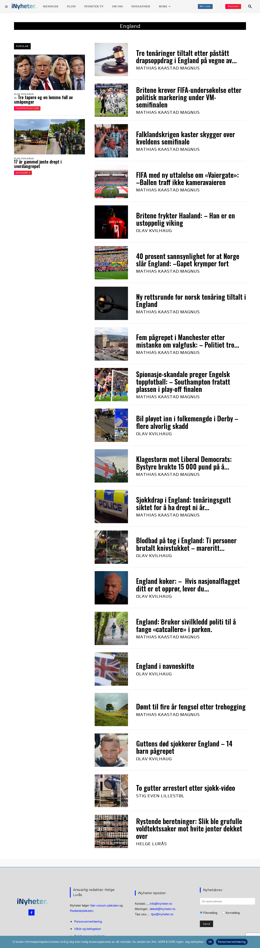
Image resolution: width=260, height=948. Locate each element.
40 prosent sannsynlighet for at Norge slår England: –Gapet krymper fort (187, 259)
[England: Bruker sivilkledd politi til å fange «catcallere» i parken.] (111, 628)
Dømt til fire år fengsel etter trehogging (191, 707)
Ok (210, 941)
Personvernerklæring (88, 921)
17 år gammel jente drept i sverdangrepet (38, 163)
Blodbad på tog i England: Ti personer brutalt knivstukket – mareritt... (186, 544)
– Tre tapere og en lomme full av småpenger (43, 99)
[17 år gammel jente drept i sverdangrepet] (49, 136)
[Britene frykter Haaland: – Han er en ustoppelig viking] (111, 222)
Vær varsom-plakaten (104, 905)
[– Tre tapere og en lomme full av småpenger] (49, 72)
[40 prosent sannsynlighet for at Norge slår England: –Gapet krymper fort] (111, 262)
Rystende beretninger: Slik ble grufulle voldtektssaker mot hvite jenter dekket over (189, 828)
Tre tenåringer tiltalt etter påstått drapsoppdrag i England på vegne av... (186, 56)
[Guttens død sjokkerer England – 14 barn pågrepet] (111, 750)
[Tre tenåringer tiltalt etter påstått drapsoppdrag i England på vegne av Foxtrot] (111, 59)
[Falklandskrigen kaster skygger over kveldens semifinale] (111, 140)
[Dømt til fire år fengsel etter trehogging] (111, 709)
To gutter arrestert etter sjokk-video (185, 788)
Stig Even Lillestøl (160, 795)
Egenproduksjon (27, 108)
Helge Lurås (151, 843)
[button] (250, 6)
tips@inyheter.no (162, 914)
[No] (255, 942)
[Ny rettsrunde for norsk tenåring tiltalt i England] (111, 303)
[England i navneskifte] (111, 669)
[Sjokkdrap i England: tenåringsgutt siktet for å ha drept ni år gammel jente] (111, 506)
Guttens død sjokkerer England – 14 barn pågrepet (184, 747)
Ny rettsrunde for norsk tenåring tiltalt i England (191, 300)
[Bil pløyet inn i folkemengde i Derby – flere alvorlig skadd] (111, 425)
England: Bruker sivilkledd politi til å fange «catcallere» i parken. (186, 625)
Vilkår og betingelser (87, 928)
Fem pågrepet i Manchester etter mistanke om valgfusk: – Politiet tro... (187, 340)
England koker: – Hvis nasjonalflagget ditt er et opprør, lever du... (188, 584)
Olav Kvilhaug (24, 94)
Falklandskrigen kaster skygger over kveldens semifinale (185, 137)
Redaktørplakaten (81, 910)
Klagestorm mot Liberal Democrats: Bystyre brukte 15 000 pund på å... (184, 462)
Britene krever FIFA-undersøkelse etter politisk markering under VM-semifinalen (189, 97)
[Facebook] (31, 912)
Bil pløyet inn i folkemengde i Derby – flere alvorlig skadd (187, 422)
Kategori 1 (23, 172)
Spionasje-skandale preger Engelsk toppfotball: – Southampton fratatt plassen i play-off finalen (183, 381)
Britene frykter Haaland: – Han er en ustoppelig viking (185, 219)
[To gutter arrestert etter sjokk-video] (111, 790)
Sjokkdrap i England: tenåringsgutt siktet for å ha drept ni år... (183, 503)
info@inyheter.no (161, 903)
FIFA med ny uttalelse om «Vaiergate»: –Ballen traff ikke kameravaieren (187, 178)
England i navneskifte (165, 666)
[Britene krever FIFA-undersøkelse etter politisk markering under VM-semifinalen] (111, 100)
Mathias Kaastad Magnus (168, 68)
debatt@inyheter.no (162, 909)
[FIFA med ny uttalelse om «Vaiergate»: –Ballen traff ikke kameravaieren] (111, 181)
